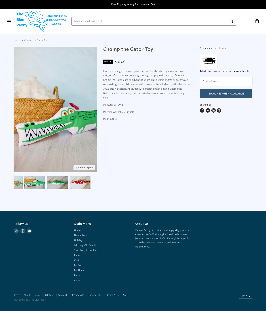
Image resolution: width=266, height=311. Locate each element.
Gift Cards (49, 295)
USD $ (244, 296)
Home (17, 40)
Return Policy (113, 295)
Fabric (77, 255)
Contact (37, 295)
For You (78, 265)
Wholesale (63, 295)
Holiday (78, 240)
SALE (125, 295)
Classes (78, 275)
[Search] (231, 21)
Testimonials (78, 295)
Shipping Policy (95, 295)
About (77, 280)
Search (17, 295)
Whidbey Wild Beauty (85, 245)
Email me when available (226, 93)
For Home (79, 270)
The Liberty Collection (85, 250)
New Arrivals (80, 235)
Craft (76, 260)
